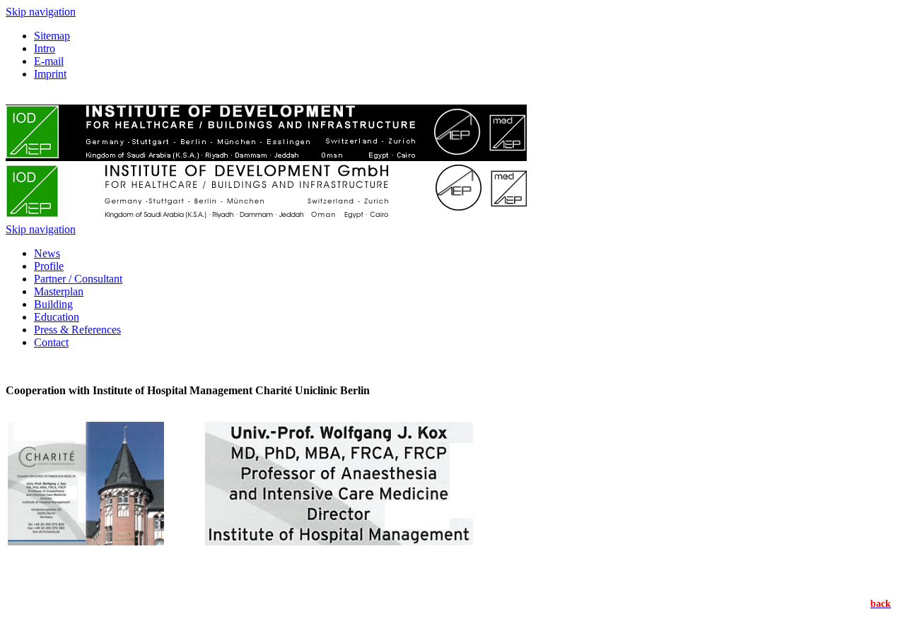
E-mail (49, 61)
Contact (51, 342)
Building (53, 304)
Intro (44, 48)
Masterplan (58, 291)
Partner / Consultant (78, 279)
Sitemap (52, 36)
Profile (49, 266)
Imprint (50, 74)
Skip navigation (41, 12)
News (47, 253)
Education (56, 317)
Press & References (77, 330)
